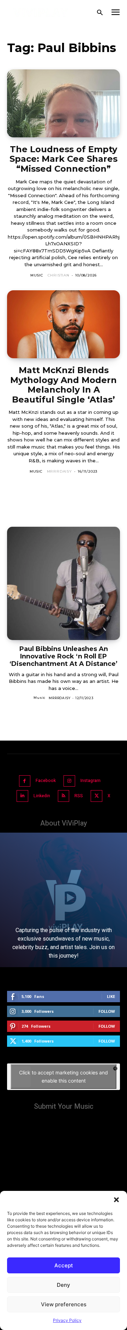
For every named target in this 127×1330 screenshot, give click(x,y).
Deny (63, 1285)
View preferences (63, 1304)
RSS (78, 796)
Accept (63, 1265)
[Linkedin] (22, 796)
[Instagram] (69, 781)
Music (36, 275)
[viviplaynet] (40, 12)
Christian (58, 275)
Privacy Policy (67, 1320)
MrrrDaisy (59, 471)
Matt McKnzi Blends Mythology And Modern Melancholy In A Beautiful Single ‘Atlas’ (63, 385)
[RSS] (63, 796)
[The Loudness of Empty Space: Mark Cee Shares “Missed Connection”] (63, 103)
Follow (106, 1011)
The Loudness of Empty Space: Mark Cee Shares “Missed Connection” (63, 159)
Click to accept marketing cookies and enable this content (63, 1076)
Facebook (46, 780)
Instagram (90, 780)
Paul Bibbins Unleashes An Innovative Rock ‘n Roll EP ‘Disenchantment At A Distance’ (63, 656)
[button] (116, 1199)
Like (111, 996)
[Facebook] (25, 781)
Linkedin (42, 796)
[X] (96, 796)
